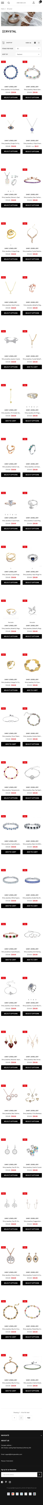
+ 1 (37, 407)
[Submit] (39, 1474)
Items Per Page (7, 48)
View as (28, 43)
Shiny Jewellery (11, 87)
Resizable (10, 622)
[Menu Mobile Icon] (2, 3)
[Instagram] (10, 1482)
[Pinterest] (6, 1482)
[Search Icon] (9, 3)
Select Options (11, 97)
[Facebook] (2, 1482)
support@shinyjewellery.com (13, 1454)
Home (3, 9)
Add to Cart (32, 367)
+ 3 (16, 515)
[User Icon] (34, 2)
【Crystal (9, 9)
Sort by (5, 54)
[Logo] (21, 2)
